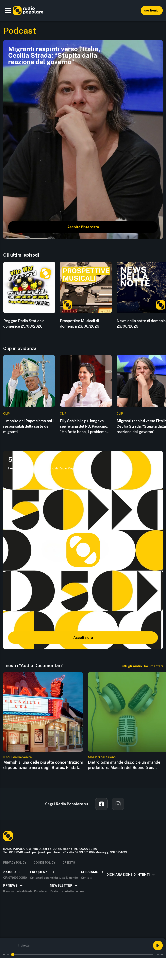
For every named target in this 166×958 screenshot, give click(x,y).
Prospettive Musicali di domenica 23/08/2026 (79, 323)
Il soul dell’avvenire (17, 757)
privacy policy (14, 862)
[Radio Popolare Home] (28, 10)
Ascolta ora (83, 637)
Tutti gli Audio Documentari (141, 666)
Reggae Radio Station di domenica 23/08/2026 (24, 323)
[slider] (12, 954)
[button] (8, 10)
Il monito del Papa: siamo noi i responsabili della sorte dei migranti (28, 426)
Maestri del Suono (102, 757)
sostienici (151, 10)
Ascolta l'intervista (83, 227)
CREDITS (69, 862)
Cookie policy (44, 862)
